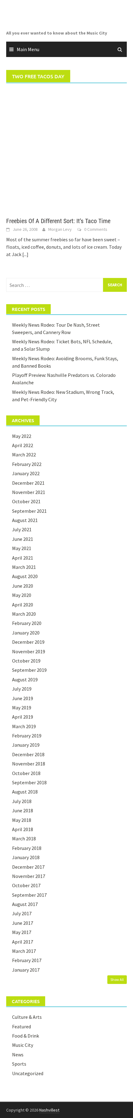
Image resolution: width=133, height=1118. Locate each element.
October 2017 (26, 885)
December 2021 (28, 483)
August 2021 (25, 520)
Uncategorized (27, 1073)
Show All (117, 979)
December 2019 (28, 642)
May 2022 (21, 436)
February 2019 (26, 735)
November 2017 (28, 876)
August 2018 (25, 792)
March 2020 (24, 614)
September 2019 (29, 670)
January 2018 (26, 857)
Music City (22, 1045)
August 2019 (25, 679)
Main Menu (28, 49)
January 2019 (26, 745)
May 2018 (21, 820)
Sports (19, 1064)
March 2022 (24, 454)
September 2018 (29, 782)
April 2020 (22, 605)
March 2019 (24, 726)
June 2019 (22, 698)
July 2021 (22, 529)
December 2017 (28, 867)
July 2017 (22, 913)
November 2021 (28, 492)
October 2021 (26, 501)
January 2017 (26, 970)
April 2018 (22, 829)
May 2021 (21, 548)
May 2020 (21, 595)
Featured (21, 1026)
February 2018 (26, 848)
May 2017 (21, 932)
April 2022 (22, 445)
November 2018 (28, 764)
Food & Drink (25, 1036)
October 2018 (26, 773)
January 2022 (26, 473)
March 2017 (24, 951)
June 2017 (22, 923)
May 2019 (21, 707)
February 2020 (26, 623)
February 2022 (26, 464)
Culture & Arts (27, 1017)
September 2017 (29, 895)
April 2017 (22, 942)
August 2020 (25, 576)
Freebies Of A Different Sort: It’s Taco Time (58, 221)
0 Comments (95, 229)
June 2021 (22, 539)
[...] (25, 254)
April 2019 (22, 717)
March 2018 (24, 838)
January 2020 (26, 633)
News (18, 1054)
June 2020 (22, 586)
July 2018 (22, 801)
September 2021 (29, 511)
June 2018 (22, 810)
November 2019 (28, 651)
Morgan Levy (60, 229)
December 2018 (28, 754)
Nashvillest (49, 1110)
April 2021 (22, 558)
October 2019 (26, 661)
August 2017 (25, 904)
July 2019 (22, 689)
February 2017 (26, 960)
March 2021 (24, 567)
